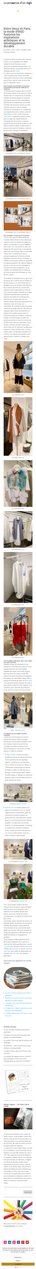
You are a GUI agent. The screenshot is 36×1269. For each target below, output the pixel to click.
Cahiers (27, 946)
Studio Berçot (8, 116)
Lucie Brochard (8, 946)
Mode (29, 50)
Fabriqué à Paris (27, 681)
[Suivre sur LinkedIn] (9, 1242)
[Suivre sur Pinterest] (22, 1242)
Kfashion (15, 949)
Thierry (8, 50)
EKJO (17, 71)
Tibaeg (28, 949)
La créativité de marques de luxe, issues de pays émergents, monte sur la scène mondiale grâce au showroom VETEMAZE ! (17, 1058)
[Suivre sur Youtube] (27, 1242)
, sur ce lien (13, 1226)
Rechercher (27, 1192)
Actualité (23, 50)
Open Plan (7, 951)
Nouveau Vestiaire (9, 52)
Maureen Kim (9, 807)
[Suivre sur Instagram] (5, 1242)
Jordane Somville (10, 755)
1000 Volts (15, 953)
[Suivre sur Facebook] (18, 1242)
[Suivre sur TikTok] (14, 1242)
